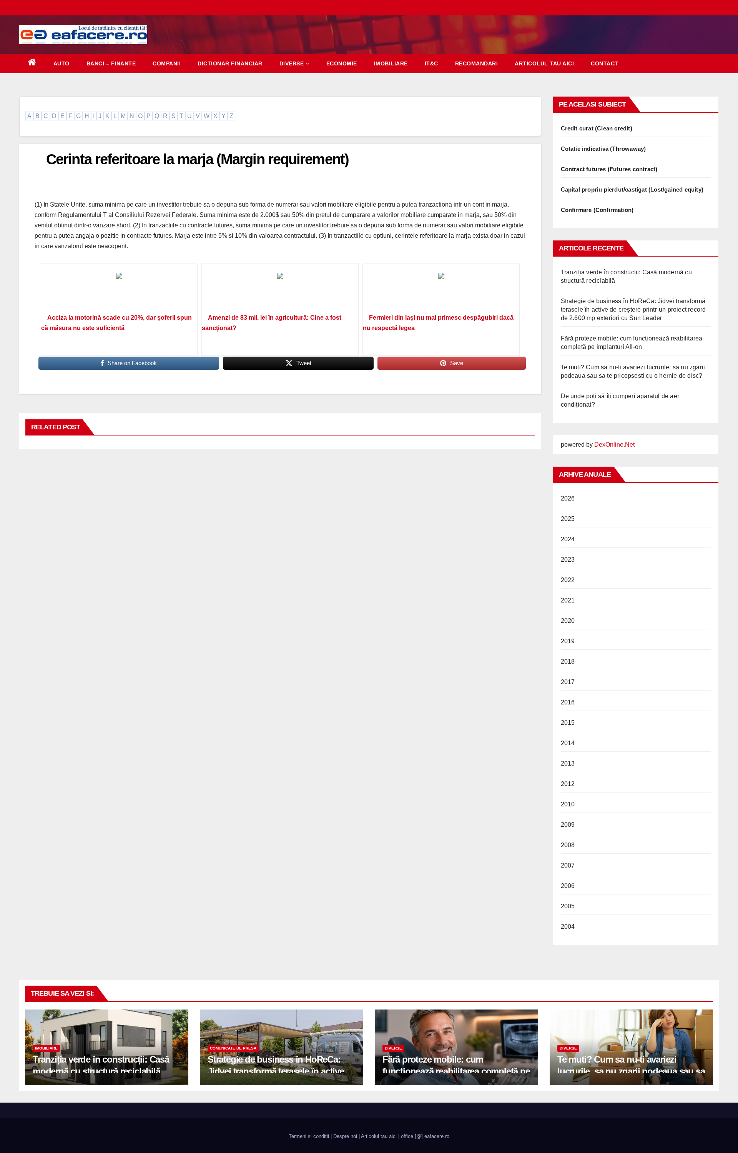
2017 (568, 682)
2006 (568, 886)
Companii (167, 63)
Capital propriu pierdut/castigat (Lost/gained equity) (632, 189)
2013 (568, 763)
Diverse (291, 63)
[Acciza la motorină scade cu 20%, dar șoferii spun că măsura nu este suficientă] (119, 291)
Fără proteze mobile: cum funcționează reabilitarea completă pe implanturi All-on (456, 1071)
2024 (568, 539)
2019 (568, 641)
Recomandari (476, 63)
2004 (568, 926)
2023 (568, 559)
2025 (568, 519)
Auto (61, 63)
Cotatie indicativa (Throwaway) (603, 148)
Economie (341, 63)
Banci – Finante (111, 63)
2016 (568, 702)
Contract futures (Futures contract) (609, 169)
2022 (568, 580)
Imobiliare (391, 63)
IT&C (431, 63)
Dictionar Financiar (230, 63)
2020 (568, 620)
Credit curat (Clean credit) (596, 128)
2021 (568, 600)
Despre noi (345, 1136)
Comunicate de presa (233, 1048)
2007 (568, 865)
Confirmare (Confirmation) (597, 210)
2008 (568, 845)
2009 (568, 824)
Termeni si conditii (309, 1136)
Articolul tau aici (544, 63)
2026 (568, 498)
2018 (568, 661)
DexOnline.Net (614, 444)
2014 (568, 743)
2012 (568, 784)
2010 (568, 804)
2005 (568, 906)
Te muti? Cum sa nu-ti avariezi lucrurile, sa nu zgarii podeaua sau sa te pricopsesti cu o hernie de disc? (631, 1071)
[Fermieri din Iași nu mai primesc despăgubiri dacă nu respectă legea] (441, 291)
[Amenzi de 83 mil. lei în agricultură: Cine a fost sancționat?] (280, 291)
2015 (568, 722)
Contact (604, 63)
